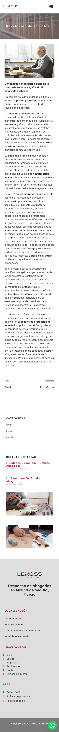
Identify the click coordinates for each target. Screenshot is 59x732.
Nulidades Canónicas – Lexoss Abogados (28, 464)
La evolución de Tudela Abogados (23, 480)
